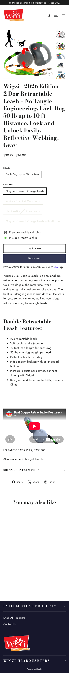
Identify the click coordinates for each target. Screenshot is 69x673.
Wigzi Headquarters (26, 660)
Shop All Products (14, 618)
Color (8, 184)
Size (6, 168)
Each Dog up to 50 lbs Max (22, 174)
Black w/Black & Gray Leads (23, 211)
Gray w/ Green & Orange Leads (25, 191)
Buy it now (34, 258)
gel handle (37, 459)
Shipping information (21, 470)
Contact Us (9, 624)
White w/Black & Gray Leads (23, 201)
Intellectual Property (30, 606)
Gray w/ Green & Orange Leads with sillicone (33, 221)
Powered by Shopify (34, 669)
